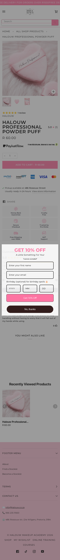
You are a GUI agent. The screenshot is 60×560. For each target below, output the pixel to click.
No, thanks (30, 309)
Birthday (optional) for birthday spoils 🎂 (27, 281)
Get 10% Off (30, 298)
